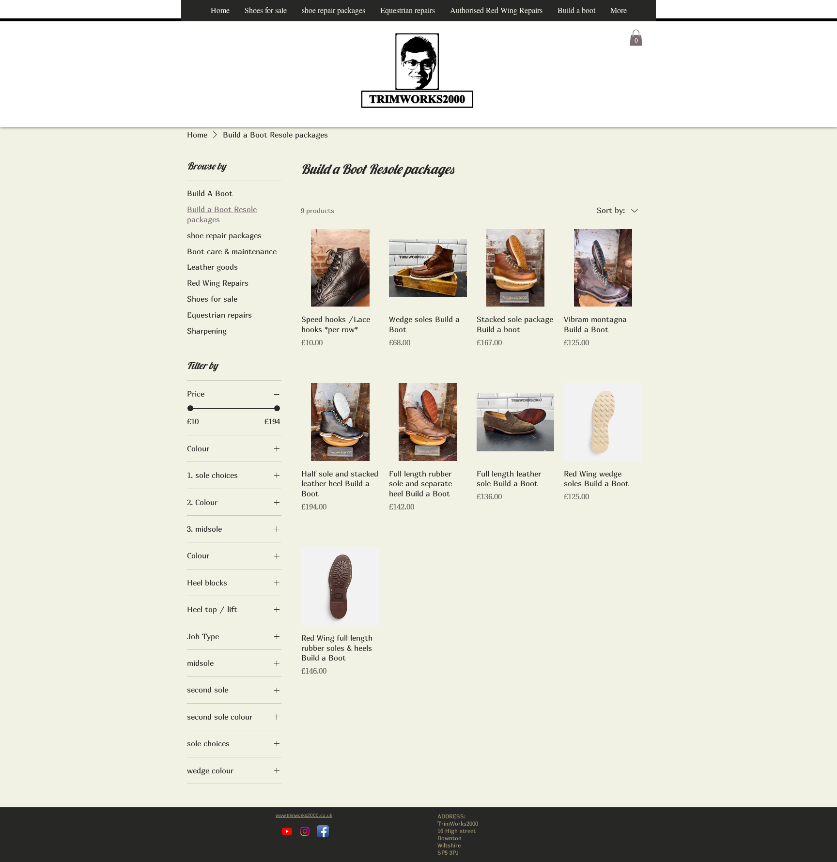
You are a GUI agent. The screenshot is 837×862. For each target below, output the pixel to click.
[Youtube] (287, 831)
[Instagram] (305, 831)
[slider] (190, 408)
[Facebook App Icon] (323, 831)
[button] (636, 38)
